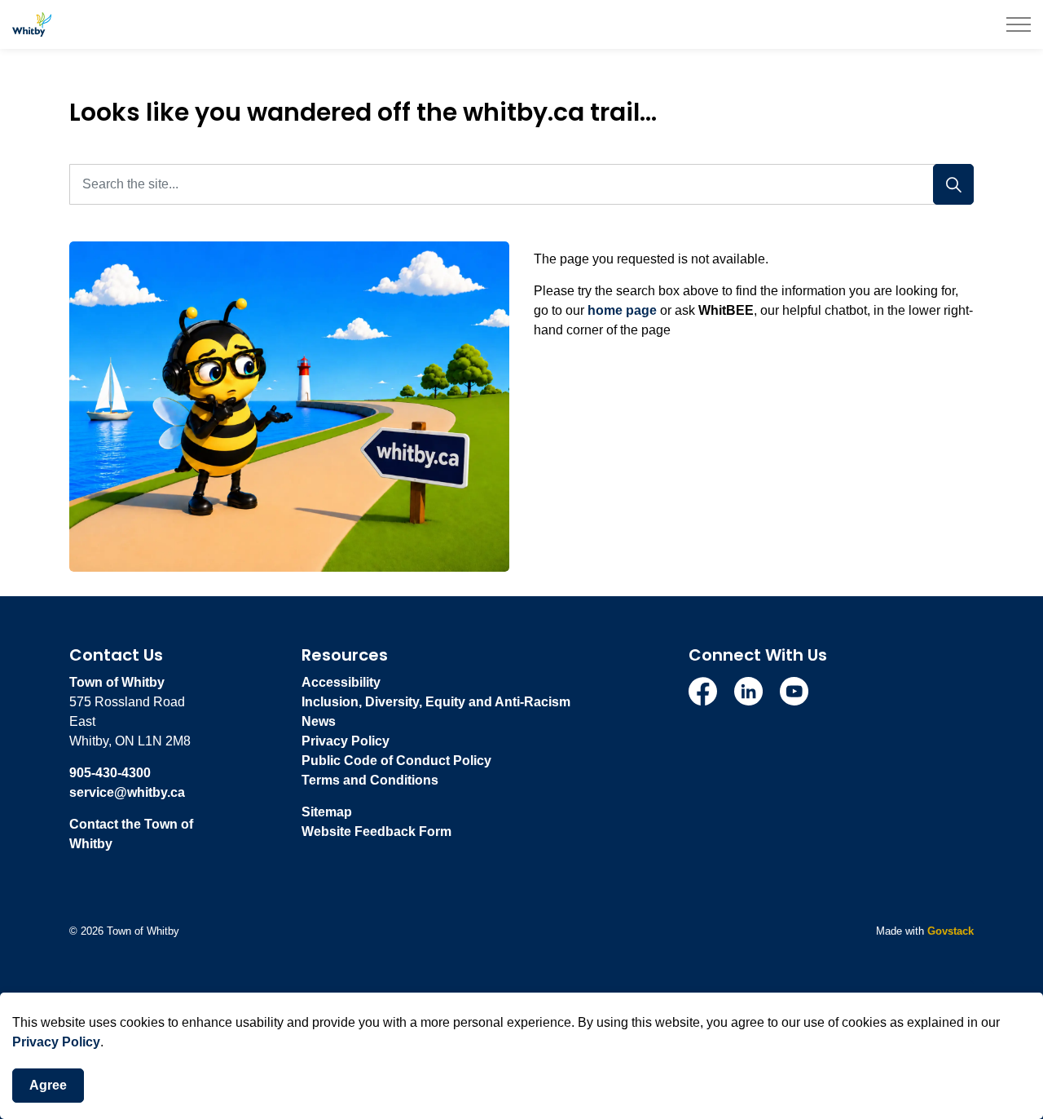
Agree (48, 1085)
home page (622, 310)
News (318, 721)
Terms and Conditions (369, 780)
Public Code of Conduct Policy (396, 760)
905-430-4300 (110, 773)
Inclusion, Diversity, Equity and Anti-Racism (435, 702)
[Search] (953, 184)
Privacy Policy (56, 1042)
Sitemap (326, 812)
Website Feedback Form (376, 831)
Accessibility (341, 682)
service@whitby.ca (127, 792)
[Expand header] (1018, 24)
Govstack (950, 931)
